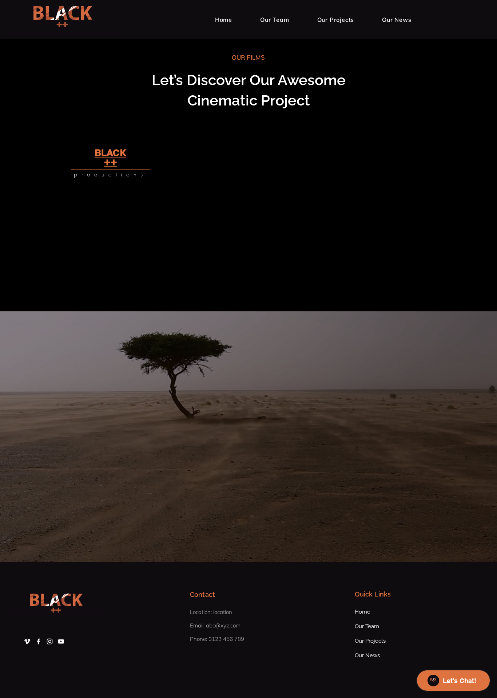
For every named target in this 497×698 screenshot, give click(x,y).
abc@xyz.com (223, 625)
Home (362, 612)
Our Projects (370, 641)
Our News (367, 655)
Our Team (367, 626)
